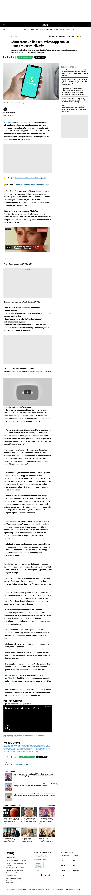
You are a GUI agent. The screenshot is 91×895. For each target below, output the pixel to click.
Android (26, 764)
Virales (63, 871)
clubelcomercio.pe (21, 889)
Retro (75, 865)
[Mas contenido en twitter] (45, 875)
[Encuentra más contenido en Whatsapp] (13, 57)
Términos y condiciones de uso (43, 852)
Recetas (76, 871)
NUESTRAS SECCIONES (67, 852)
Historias (64, 876)
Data (74, 860)
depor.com (41, 889)
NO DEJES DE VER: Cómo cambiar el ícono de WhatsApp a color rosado (26, 750)
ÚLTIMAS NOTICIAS (69, 67)
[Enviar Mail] (4, 112)
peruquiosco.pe (70, 889)
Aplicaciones (18, 764)
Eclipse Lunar (57, 29)
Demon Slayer (66, 29)
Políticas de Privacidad (40, 856)
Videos (75, 855)
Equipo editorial (10, 857)
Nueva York (43, 29)
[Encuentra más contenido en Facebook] (5, 57)
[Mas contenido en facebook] (42, 875)
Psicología (50, 29)
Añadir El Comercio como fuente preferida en (65, 36)
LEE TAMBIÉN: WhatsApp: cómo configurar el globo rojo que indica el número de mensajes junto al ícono (26, 747)
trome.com (49, 889)
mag (78, 889)
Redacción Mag (11, 112)
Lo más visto (9, 771)
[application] (27, 718)
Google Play (20, 635)
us (62, 860)
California (31, 29)
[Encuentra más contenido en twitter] (9, 57)
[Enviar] (4, 29)
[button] (7, 727)
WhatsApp (12, 678)
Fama (63, 865)
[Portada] (10, 856)
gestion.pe (32, 889)
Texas (37, 29)
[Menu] (5, 25)
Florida (25, 29)
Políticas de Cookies (40, 859)
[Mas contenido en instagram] (49, 875)
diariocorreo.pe (59, 889)
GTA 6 (72, 29)
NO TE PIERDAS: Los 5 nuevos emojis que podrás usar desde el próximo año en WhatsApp (26, 749)
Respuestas (65, 855)
